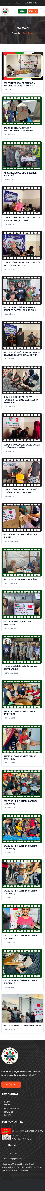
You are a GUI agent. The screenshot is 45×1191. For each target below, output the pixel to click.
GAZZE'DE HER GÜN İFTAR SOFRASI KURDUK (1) (20, 982)
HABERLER (9, 1112)
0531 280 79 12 (31, 3)
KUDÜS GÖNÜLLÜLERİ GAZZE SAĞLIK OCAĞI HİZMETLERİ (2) (21, 446)
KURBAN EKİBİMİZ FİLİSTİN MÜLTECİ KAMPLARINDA (20, 667)
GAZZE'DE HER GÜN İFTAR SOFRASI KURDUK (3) (20, 892)
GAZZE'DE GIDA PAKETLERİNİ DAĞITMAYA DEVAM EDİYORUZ (18, 129)
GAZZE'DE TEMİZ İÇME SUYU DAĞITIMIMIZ (17, 623)
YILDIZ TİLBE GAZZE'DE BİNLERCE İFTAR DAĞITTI (20, 174)
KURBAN (22, 11)
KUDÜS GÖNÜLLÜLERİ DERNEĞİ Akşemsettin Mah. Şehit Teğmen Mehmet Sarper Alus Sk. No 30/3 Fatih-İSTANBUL (21, 1167)
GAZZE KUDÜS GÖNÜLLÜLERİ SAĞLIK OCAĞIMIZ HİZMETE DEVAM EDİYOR (21, 353)
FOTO (7, 1102)
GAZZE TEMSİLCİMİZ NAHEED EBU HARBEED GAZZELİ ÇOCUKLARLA (19, 309)
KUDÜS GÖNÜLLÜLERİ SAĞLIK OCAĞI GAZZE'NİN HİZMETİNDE (21, 264)
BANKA (7, 1115)
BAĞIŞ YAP (33, 11)
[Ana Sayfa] (9, 1055)
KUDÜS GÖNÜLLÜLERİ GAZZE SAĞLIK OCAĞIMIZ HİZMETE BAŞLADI (21, 491)
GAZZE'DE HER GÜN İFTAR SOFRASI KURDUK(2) (20, 937)
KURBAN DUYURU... (33, 1131)
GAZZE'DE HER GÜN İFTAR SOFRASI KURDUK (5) (20, 802)
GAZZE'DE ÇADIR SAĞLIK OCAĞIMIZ (20, 579)
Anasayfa (16, 33)
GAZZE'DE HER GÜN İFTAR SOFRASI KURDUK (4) (20, 847)
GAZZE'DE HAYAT (12, 1109)
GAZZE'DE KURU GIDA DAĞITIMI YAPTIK (22, 1025)
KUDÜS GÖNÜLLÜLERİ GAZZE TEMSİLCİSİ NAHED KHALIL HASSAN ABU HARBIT (20, 400)
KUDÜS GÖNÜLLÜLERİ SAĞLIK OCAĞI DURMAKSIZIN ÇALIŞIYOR (21, 219)
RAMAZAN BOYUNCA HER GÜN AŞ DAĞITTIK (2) (19, 712)
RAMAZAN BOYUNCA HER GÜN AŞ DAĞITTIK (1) (19, 757)
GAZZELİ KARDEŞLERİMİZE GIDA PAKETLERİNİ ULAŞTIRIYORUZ (19, 84)
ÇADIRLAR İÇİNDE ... (21, 1139)
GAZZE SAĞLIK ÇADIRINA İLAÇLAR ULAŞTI (20, 536)
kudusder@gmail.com (12, 3)
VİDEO (7, 1105)
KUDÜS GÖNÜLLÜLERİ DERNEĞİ (22, 1187)
